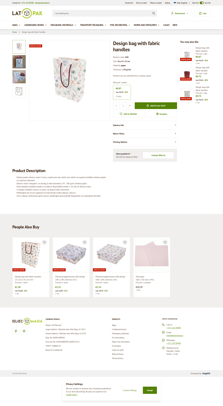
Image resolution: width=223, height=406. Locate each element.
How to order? (141, 3)
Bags (15, 25)
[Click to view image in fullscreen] (69, 80)
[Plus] (129, 105)
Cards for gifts (118, 350)
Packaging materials (62, 25)
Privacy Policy (117, 358)
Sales (166, 25)
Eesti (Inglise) (182, 3)
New (175, 25)
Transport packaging (91, 25)
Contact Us (129, 3)
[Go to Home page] (27, 13)
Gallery (167, 3)
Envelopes (116, 346)
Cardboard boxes (34, 25)
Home (14, 32)
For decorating (118, 25)
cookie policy (71, 394)
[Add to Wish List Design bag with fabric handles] (44, 242)
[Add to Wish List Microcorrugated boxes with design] (84, 242)
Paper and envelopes (145, 25)
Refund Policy (118, 354)
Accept (150, 390)
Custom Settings (130, 390)
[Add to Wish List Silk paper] (165, 242)
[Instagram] (24, 331)
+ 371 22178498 (173, 327)
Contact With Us (158, 155)
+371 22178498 (27, 3)
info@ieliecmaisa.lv (42, 3)
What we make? (156, 3)
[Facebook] (15, 331)
